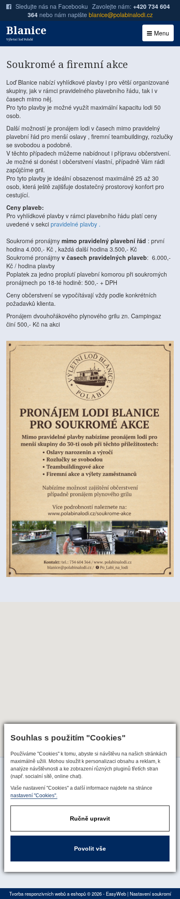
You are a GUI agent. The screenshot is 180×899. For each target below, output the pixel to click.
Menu (161, 33)
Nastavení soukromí (150, 893)
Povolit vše (90, 848)
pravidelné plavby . (75, 224)
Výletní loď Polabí (26, 32)
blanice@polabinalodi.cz (121, 14)
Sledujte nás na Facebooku (51, 6)
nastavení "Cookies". (33, 795)
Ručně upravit (90, 818)
